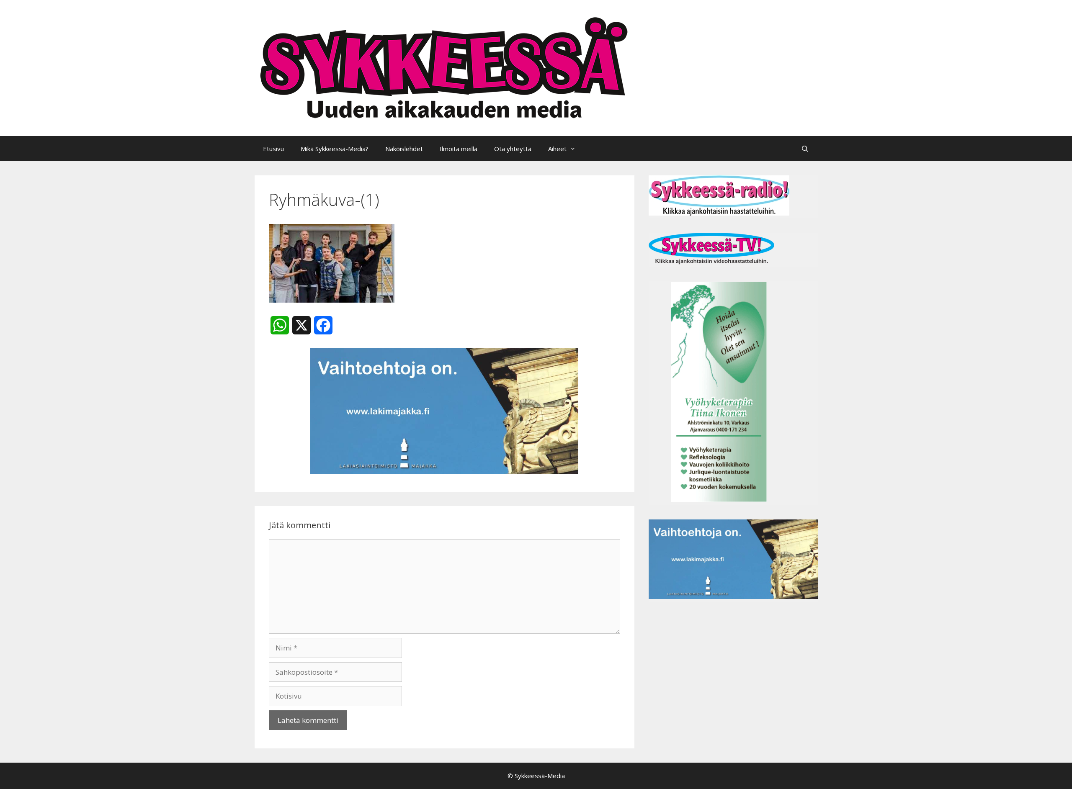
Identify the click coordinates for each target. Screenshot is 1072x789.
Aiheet (557, 148)
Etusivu (273, 148)
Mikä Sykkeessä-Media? (334, 148)
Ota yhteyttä (512, 148)
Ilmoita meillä (458, 148)
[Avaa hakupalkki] (805, 148)
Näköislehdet (404, 148)
